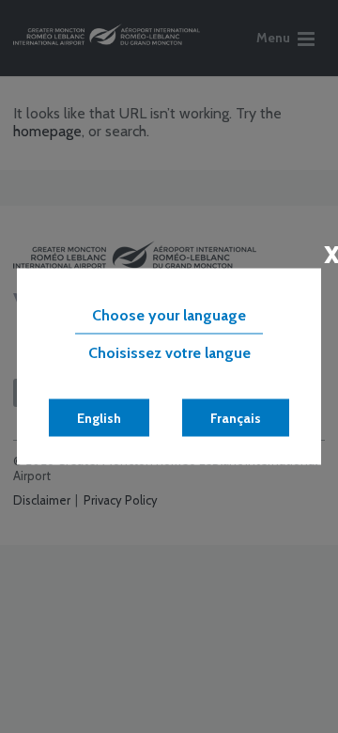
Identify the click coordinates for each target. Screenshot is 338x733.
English (99, 418)
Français (235, 418)
